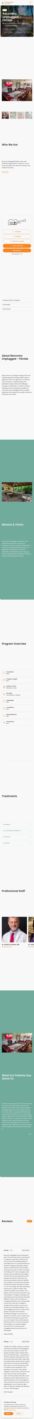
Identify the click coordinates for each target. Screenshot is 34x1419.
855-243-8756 (18, 246)
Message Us (17, 250)
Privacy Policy (12, 1410)
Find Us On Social (18, 241)
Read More (5, 172)
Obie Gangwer (8, 1392)
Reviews (18, 232)
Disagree (18, 1413)
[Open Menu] (30, 2)
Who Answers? (16, 254)
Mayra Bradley (8, 1334)
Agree (8, 1413)
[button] (30, 90)
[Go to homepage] (7, 2)
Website (18, 236)
